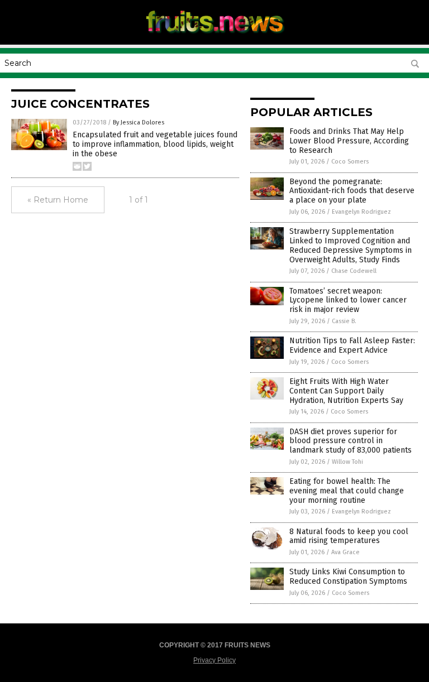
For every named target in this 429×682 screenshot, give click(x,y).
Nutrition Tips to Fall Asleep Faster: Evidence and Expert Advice (352, 345)
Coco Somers (350, 161)
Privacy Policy (214, 660)
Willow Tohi (347, 461)
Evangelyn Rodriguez (361, 211)
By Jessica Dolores (138, 122)
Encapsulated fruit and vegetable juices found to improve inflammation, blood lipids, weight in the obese (155, 144)
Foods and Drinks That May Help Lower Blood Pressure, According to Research (349, 141)
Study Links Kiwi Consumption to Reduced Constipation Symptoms (348, 576)
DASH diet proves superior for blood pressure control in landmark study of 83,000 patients (350, 441)
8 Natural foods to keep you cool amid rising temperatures (348, 536)
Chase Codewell (353, 271)
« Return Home (57, 200)
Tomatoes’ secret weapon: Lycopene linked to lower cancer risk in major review (348, 300)
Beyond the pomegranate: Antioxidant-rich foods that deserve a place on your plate (351, 191)
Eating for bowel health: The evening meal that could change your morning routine (346, 491)
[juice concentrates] (214, 37)
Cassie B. (344, 321)
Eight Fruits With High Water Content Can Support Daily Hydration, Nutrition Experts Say (346, 391)
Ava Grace (345, 552)
